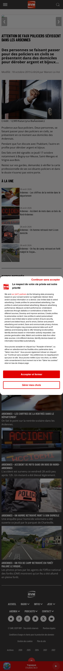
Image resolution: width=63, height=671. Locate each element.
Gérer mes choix (31, 385)
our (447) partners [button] (18, 294)
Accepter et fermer (31, 374)
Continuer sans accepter (45, 279)
